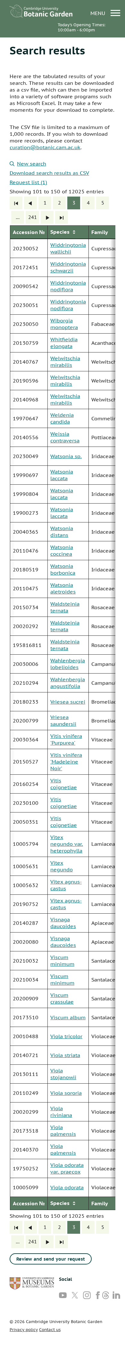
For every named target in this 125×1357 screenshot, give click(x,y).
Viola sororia (66, 1093)
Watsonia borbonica (62, 569)
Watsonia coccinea (61, 550)
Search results (47, 50)
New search (31, 163)
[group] (62, 717)
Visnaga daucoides (63, 922)
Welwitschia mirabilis (65, 361)
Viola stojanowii (63, 1073)
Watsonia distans (61, 531)
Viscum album (68, 1017)
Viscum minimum (62, 960)
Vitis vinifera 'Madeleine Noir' (66, 761)
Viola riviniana (61, 1111)
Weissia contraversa (64, 437)
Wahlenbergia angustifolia (67, 682)
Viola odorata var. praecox (67, 1168)
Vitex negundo (61, 866)
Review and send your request (50, 1259)
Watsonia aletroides (63, 588)
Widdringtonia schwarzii (68, 267)
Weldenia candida (62, 418)
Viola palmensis (63, 1130)
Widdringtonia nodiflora (68, 286)
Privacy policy (24, 1329)
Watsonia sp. (66, 456)
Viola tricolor (66, 1036)
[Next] (47, 217)
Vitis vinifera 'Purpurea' (66, 739)
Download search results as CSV (49, 173)
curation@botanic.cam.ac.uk (45, 147)
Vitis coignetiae (63, 783)
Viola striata (65, 1055)
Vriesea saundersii (63, 720)
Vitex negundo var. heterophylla (66, 844)
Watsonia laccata (61, 474)
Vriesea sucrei (67, 702)
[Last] (61, 217)
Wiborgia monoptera (64, 323)
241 (32, 217)
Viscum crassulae (62, 998)
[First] (16, 203)
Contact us (50, 1329)
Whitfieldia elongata (64, 342)
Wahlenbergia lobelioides (67, 663)
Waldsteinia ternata (64, 607)
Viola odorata (67, 1187)
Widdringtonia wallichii (68, 248)
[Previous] (30, 203)
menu (98, 13)
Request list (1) (28, 182)
